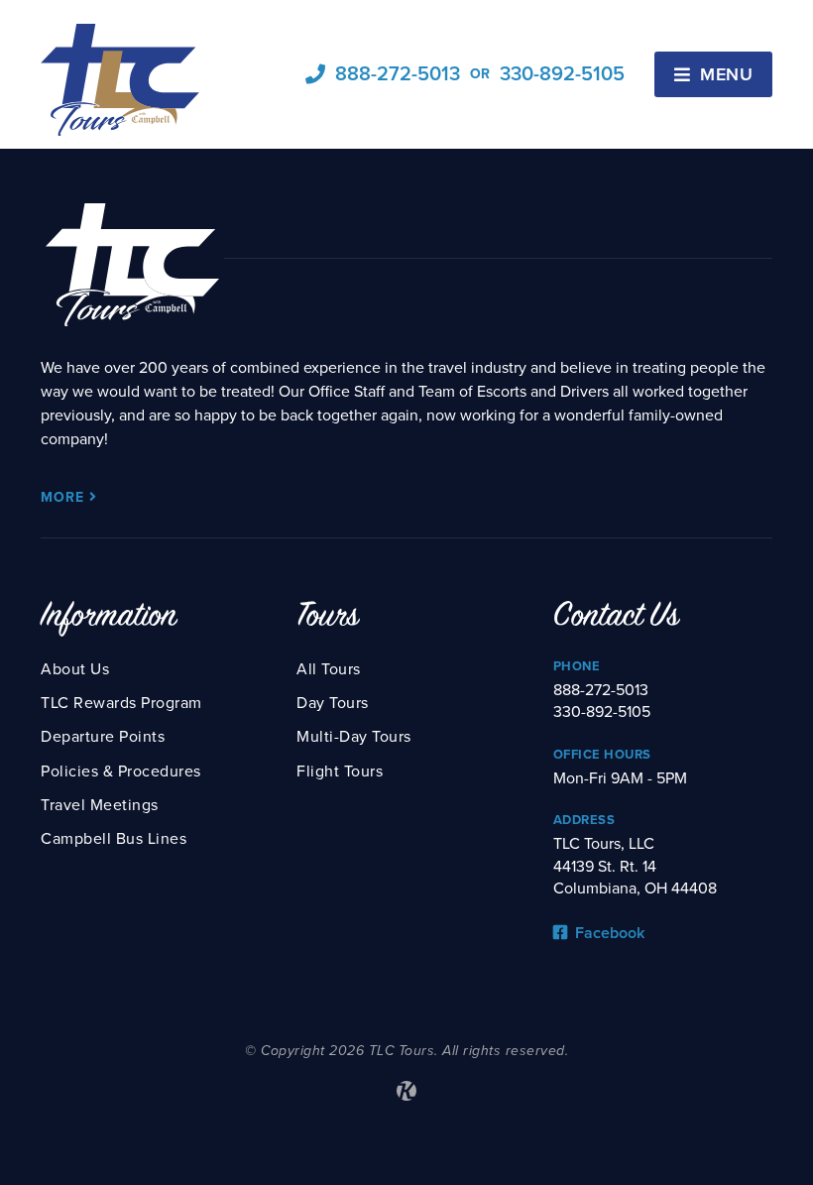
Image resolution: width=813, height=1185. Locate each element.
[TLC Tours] (120, 80)
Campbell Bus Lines (113, 839)
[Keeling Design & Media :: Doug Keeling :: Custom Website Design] (406, 1091)
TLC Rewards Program (121, 703)
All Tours (328, 669)
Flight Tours (339, 771)
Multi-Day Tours (353, 737)
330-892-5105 (562, 74)
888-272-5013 (397, 74)
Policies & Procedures (121, 771)
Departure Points (103, 737)
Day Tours (332, 703)
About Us (75, 669)
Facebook (607, 933)
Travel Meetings (100, 805)
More (65, 497)
